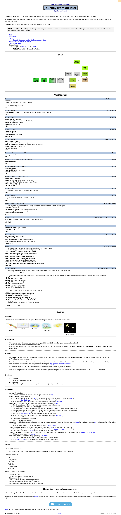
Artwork (15, 40)
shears (77, 422)
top (119, 1)
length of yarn (25, 400)
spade (57, 403)
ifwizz (34, 46)
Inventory (39, 40)
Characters (22, 40)
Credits (28, 40)
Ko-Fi (7, 509)
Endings (33, 40)
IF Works (60, 513)
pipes (52, 395)
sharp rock (92, 432)
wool (71, 398)
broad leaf (59, 401)
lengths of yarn (20, 439)
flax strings (30, 430)
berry (35, 398)
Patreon (36, 496)
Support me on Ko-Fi (15, 43)
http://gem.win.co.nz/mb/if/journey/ (60, 364)
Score (44, 40)
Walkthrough (13, 36)
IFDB (22, 46)
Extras (11, 38)
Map (10, 35)
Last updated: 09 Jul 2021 (13, 513)
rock (63, 429)
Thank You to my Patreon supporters (20, 41)
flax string (32, 434)
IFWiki (27, 46)
